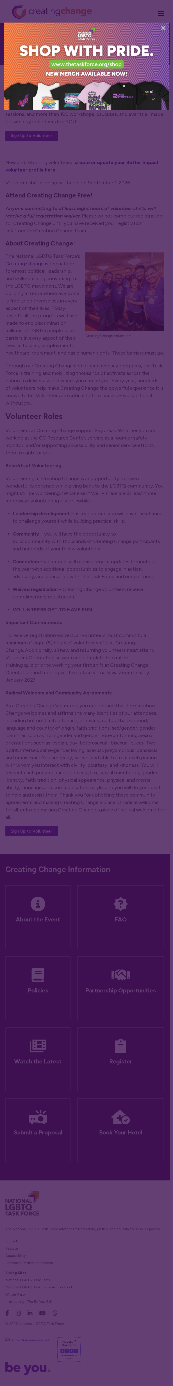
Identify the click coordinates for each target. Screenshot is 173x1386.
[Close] (163, 28)
